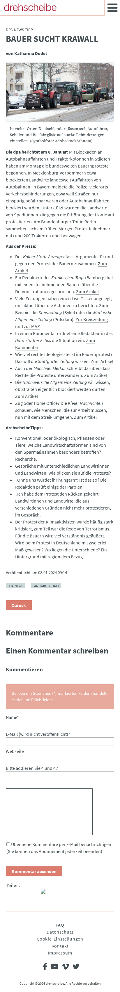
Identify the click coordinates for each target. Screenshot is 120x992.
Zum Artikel (87, 291)
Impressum (60, 953)
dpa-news (15, 585)
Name (12, 717)
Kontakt (60, 946)
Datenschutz (60, 932)
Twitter (22, 893)
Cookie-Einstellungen (60, 939)
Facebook (10, 893)
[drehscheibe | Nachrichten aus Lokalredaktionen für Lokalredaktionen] (30, 7)
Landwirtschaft (45, 585)
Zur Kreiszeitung (91, 319)
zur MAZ (32, 326)
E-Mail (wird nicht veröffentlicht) (38, 734)
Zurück (19, 605)
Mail (33, 893)
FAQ (60, 925)
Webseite (15, 751)
